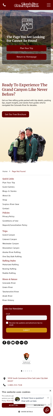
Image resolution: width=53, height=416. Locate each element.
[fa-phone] (4, 6)
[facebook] (4, 343)
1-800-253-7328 (15, 385)
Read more (11, 401)
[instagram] (8, 343)
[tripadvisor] (21, 343)
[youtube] (13, 343)
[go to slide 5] (29, 370)
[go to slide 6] (31, 370)
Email (8, 314)
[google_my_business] (26, 343)
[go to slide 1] (21, 370)
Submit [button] (26, 330)
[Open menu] (49, 5)
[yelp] (17, 343)
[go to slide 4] (27, 370)
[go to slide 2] (23, 370)
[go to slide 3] (25, 370)
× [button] (50, 391)
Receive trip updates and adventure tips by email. (25, 324)
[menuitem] (26, 183)
